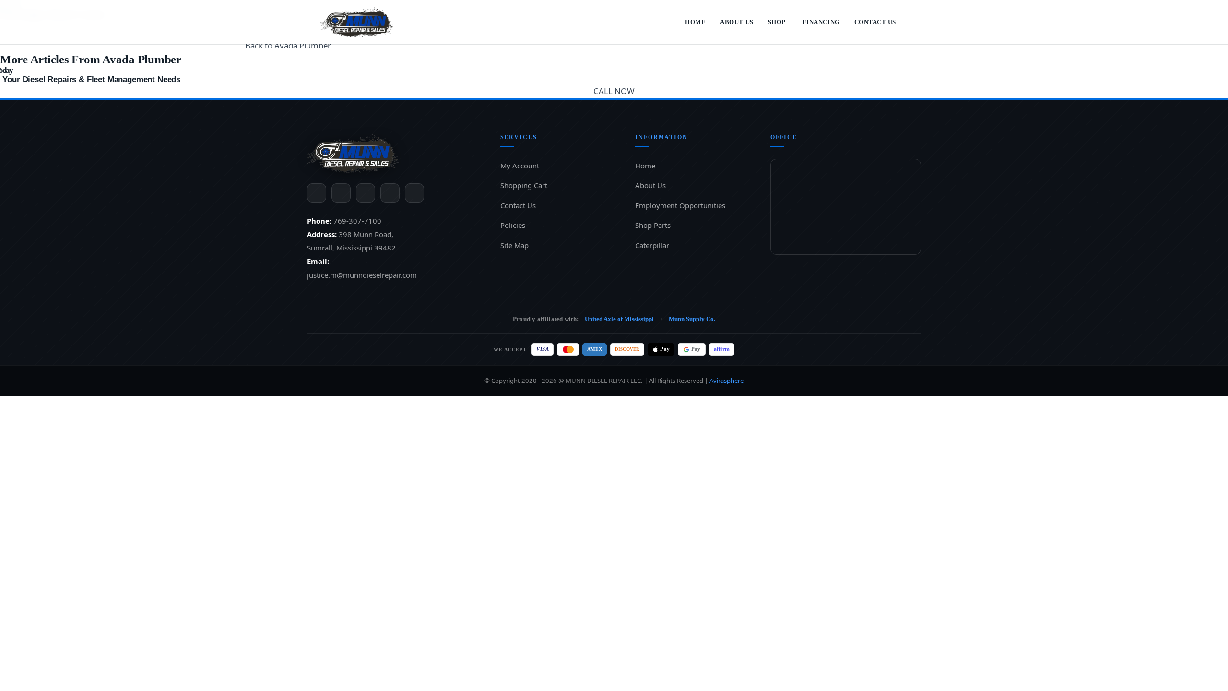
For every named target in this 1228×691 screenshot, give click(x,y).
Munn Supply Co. (705, 319)
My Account (520, 166)
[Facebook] (316, 193)
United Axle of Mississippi (621, 319)
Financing (817, 22)
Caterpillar (653, 245)
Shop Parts (654, 225)
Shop (770, 22)
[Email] (414, 193)
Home (685, 22)
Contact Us (873, 22)
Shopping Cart (524, 185)
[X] (341, 193)
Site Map (515, 245)
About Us (728, 22)
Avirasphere (732, 380)
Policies (514, 225)
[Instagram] (365, 193)
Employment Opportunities (680, 206)
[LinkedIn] (390, 193)
